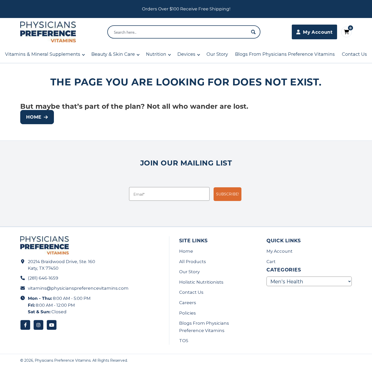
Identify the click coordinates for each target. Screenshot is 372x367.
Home (33, 117)
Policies (187, 313)
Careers (187, 302)
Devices (186, 54)
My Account (279, 251)
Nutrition (156, 54)
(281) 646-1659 (43, 278)
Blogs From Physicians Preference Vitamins (285, 54)
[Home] (48, 32)
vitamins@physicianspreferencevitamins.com (78, 288)
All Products (192, 261)
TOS (183, 340)
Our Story (217, 54)
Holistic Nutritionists (201, 282)
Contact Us (354, 54)
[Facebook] (25, 325)
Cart (271, 261)
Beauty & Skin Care (113, 54)
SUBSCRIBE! (227, 194)
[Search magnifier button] (253, 31)
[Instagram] (38, 325)
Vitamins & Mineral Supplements (42, 54)
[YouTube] (52, 325)
